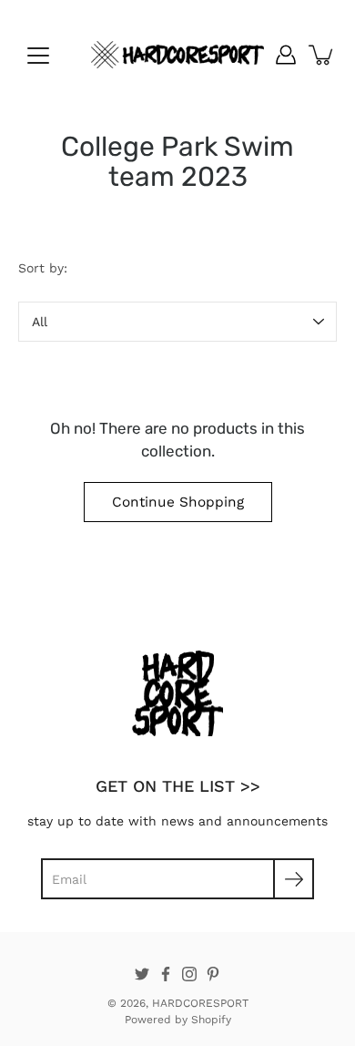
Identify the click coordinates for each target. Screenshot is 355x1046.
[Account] (285, 54)
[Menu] (38, 55)
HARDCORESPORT (200, 1003)
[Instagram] (189, 974)
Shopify (211, 1019)
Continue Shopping (178, 502)
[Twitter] (142, 974)
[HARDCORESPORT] (177, 54)
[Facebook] (165, 974)
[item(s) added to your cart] (322, 54)
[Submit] (293, 878)
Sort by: (42, 268)
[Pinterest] (213, 974)
